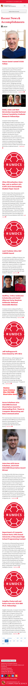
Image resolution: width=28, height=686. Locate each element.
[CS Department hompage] (14, 682)
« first (3, 638)
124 (21, 638)
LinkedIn (13, 676)
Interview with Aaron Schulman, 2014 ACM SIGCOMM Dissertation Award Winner (13, 466)
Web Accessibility (5, 678)
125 (25, 638)
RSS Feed (16, 676)
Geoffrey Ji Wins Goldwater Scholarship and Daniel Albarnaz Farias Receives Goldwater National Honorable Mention (13, 300)
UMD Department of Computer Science (11, 6)
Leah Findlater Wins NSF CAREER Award (12, 252)
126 (3, 641)
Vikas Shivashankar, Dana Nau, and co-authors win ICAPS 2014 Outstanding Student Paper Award (12, 185)
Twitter (6, 676)
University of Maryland (14, 1)
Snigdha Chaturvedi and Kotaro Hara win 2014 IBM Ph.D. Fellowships (12, 603)
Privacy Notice (13, 678)
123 (18, 638)
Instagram (9, 676)
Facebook (2, 676)
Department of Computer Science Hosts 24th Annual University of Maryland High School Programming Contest (14, 535)
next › (3, 643)
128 (10, 641)
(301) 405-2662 (11, 673)
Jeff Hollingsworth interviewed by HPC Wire (12, 352)
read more (21, 92)
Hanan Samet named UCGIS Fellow (13, 62)
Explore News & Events (14, 11)
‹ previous (9, 638)
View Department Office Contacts (8, 660)
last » (8, 643)
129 (14, 641)
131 (21, 641)
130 (17, 641)
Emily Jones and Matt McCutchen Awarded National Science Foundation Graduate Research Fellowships (14, 113)
